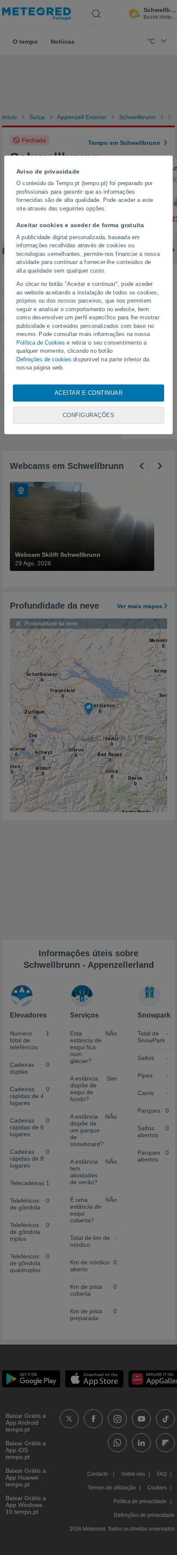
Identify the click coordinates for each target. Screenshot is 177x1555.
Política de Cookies (40, 342)
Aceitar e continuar (89, 393)
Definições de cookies (43, 359)
